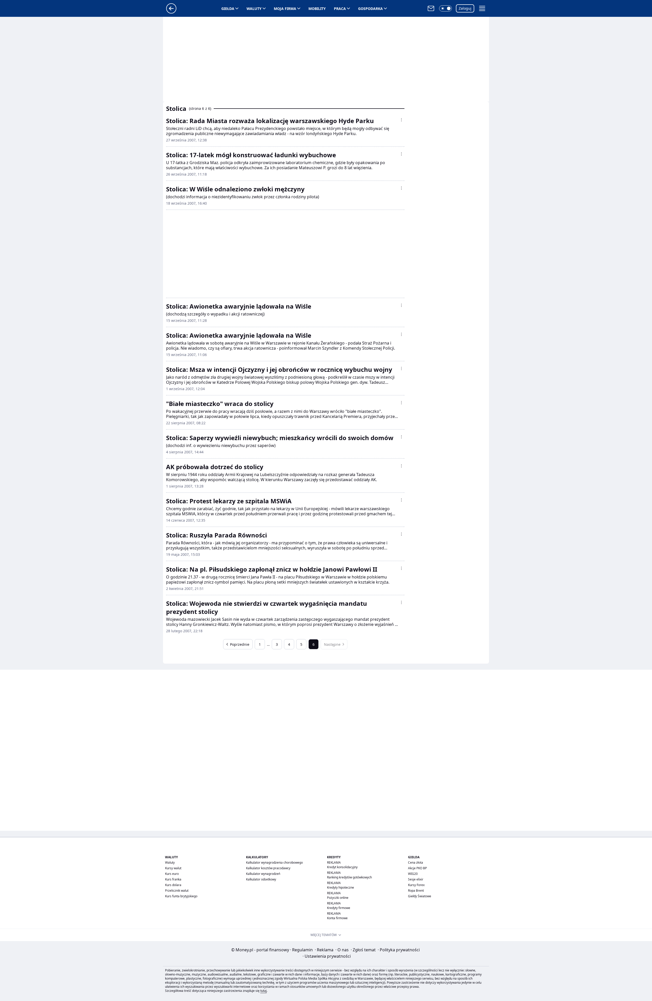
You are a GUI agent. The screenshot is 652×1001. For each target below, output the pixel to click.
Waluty (254, 8)
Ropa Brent (416, 890)
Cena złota (415, 862)
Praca (340, 8)
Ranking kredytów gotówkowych (349, 877)
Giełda (227, 8)
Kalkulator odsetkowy (261, 879)
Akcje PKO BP (417, 868)
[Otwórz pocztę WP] (431, 8)
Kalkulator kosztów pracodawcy (268, 868)
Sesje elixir (415, 879)
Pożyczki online (337, 897)
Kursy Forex (416, 885)
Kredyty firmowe (338, 908)
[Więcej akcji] (401, 120)
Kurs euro (172, 874)
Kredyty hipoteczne (340, 887)
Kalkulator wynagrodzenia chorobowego (274, 862)
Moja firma (285, 8)
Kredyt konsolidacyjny (342, 867)
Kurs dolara (173, 885)
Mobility (317, 8)
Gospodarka (370, 8)
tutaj (263, 991)
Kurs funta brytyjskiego (181, 896)
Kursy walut (173, 868)
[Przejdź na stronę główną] (171, 12)
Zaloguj (465, 8)
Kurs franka (173, 879)
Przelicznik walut (176, 890)
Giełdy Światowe (419, 896)
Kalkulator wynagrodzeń (263, 874)
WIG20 (413, 874)
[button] (445, 8)
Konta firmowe (337, 918)
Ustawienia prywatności (327, 956)
